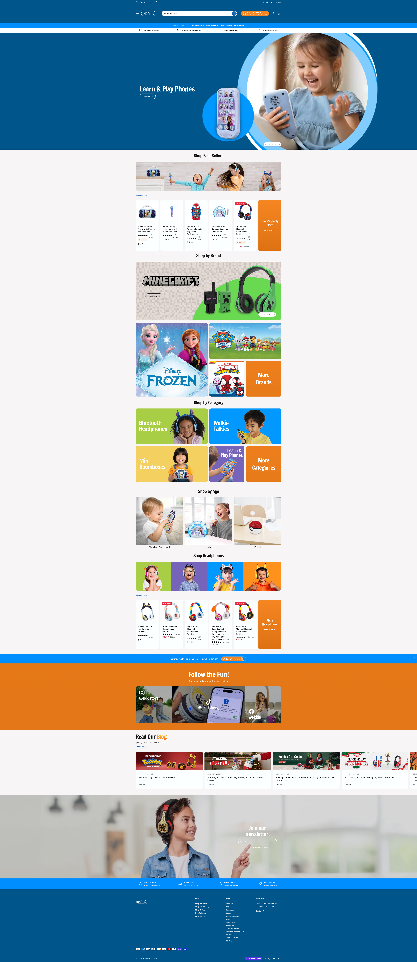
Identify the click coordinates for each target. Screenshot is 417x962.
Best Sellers (200, 916)
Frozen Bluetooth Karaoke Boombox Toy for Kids (220, 229)
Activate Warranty (232, 916)
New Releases (200, 913)
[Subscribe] (274, 841)
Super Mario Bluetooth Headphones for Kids (192, 630)
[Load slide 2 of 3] (272, 144)
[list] (208, 30)
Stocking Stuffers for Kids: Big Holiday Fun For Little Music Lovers (236, 779)
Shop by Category (195, 25)
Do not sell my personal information (235, 933)
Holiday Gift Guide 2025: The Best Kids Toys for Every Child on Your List (305, 779)
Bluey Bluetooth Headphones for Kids (145, 629)
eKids (142, 958)
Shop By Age (211, 25)
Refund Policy (231, 926)
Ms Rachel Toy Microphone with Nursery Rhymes (169, 229)
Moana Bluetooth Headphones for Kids (169, 629)
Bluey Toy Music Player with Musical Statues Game (146, 229)
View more (140, 195)
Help (266, 2)
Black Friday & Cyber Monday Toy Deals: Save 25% (369, 777)
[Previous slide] (266, 144)
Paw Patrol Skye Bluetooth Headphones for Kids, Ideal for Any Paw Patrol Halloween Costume (220, 633)
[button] (137, 13)
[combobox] (199, 13)
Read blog (140, 747)
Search (228, 919)
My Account (277, 2)
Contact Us (230, 910)
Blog (227, 907)
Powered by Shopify (151, 958)
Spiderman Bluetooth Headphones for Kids (241, 230)
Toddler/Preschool (159, 547)
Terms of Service (232, 929)
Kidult (257, 547)
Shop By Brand (178, 25)
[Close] (414, 657)
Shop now (146, 96)
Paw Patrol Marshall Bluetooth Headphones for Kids (244, 630)
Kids (208, 547)
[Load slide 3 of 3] (275, 144)
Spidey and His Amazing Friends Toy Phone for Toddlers (194, 230)
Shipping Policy (232, 938)
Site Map (229, 941)
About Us (229, 904)
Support (229, 913)
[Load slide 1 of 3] (270, 144)
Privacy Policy (231, 922)
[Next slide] (279, 144)
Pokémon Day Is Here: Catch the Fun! (157, 777)
